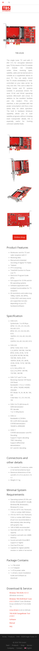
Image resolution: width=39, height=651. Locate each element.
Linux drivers (14, 610)
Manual (12, 623)
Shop (22, 645)
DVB (18, 637)
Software (12, 619)
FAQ (10, 626)
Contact (19, 648)
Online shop (19, 237)
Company (10, 648)
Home (4, 637)
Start (7, 645)
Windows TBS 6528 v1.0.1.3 (18, 593)
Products (11, 637)
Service (29, 645)
